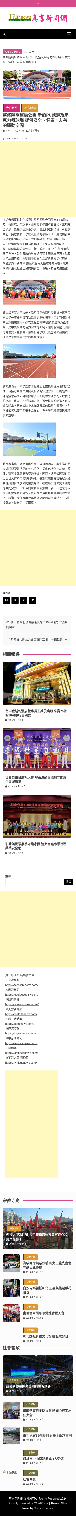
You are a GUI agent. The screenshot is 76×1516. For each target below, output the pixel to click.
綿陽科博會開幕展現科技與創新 (28, 1386)
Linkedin (32, 600)
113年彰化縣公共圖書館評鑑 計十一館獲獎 (36, 639)
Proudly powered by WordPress (29, 1503)
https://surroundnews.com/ (22, 1004)
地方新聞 (30, 108)
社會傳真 (29, 1479)
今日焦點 (11, 108)
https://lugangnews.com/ (20, 1033)
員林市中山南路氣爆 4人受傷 (43, 1459)
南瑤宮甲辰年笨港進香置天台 (43, 1313)
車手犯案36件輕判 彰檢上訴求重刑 (47, 1435)
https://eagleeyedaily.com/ (22, 994)
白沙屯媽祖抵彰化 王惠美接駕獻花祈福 (47, 1290)
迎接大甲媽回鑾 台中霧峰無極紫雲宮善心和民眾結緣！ (36, 1237)
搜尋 (8, 876)
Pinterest (23, 600)
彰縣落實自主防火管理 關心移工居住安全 (47, 1413)
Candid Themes (43, 1508)
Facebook (6, 600)
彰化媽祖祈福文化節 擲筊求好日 (45, 1336)
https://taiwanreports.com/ (21, 985)
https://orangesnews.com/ (21, 1053)
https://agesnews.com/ (19, 1023)
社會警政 (14, 1380)
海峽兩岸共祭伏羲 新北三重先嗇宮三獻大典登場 (47, 1265)
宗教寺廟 (14, 1228)
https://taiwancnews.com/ (21, 1043)
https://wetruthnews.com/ (21, 1014)
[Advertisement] (38, 179)
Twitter (15, 600)
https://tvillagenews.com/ (21, 1062)
